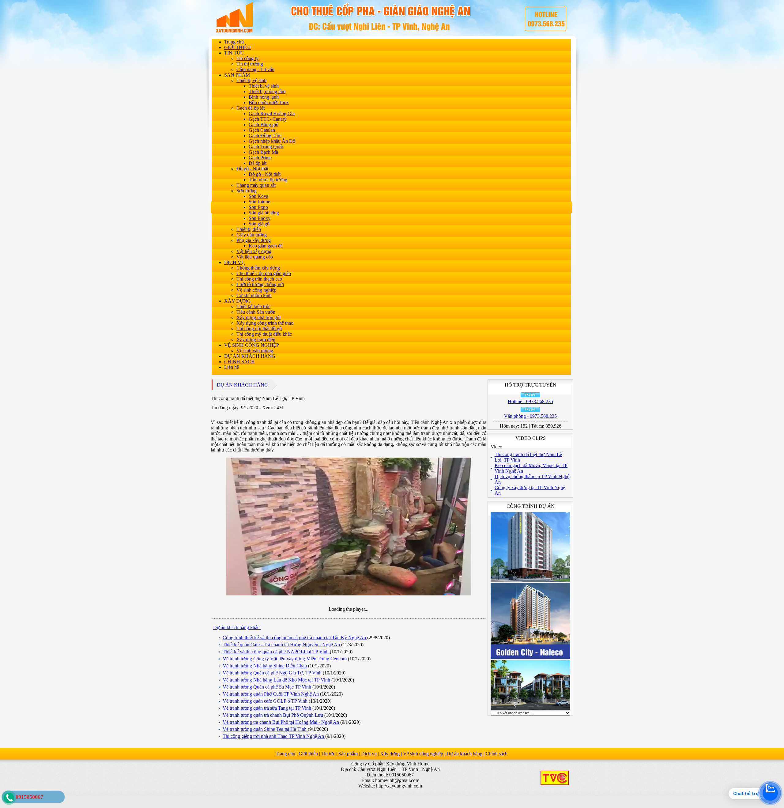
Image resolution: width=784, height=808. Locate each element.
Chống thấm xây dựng (258, 267)
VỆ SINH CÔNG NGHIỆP (251, 345)
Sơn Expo (258, 207)
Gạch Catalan (262, 130)
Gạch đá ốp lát (250, 108)
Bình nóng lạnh (264, 97)
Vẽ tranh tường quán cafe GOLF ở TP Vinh (266, 701)
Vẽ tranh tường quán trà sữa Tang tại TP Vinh (267, 708)
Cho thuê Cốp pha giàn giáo (263, 273)
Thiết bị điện (248, 229)
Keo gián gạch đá (266, 245)
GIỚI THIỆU (237, 47)
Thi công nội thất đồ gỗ (259, 328)
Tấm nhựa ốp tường (268, 179)
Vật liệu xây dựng (253, 251)
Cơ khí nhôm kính (254, 295)
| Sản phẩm (347, 753)
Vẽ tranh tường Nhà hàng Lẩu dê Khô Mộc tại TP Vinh (277, 679)
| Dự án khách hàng (464, 753)
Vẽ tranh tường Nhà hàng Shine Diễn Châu (265, 665)
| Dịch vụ (368, 753)
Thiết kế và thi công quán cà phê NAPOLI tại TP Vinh (276, 651)
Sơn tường (246, 190)
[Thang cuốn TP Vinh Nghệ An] (530, 657)
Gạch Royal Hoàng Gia (272, 113)
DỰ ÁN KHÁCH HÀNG (249, 356)
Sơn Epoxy (259, 218)
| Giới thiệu (307, 753)
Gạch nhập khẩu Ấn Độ (272, 141)
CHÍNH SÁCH (239, 361)
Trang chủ (234, 41)
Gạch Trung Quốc (266, 146)
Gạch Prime (260, 157)
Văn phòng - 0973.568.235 (530, 416)
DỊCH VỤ (234, 262)
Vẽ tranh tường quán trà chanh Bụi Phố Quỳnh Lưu (273, 715)
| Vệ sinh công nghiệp (422, 753)
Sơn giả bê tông (264, 212)
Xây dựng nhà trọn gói (258, 317)
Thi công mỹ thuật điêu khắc (264, 334)
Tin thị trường (249, 63)
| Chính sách (495, 753)
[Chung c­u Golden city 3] (530, 580)
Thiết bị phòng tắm (267, 91)
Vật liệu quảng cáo (254, 256)
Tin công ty (247, 58)
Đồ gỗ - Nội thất (252, 168)
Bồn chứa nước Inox (269, 102)
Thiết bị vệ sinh (251, 80)
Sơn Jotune (259, 201)
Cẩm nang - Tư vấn (255, 69)
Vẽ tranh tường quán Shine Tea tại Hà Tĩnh (265, 729)
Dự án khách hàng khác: (237, 627)
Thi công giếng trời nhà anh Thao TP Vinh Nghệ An (274, 736)
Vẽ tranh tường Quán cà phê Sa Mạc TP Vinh (267, 686)
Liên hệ (231, 367)
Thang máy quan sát (256, 185)
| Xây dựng (389, 753)
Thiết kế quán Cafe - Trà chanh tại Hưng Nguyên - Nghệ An (282, 644)
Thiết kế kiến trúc (253, 306)
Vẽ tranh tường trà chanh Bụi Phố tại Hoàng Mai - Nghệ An (281, 722)
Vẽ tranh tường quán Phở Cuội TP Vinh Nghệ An (271, 694)
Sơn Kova (258, 196)
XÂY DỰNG (237, 301)
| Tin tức (327, 753)
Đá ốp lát (257, 163)
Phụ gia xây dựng (253, 240)
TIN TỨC (234, 52)
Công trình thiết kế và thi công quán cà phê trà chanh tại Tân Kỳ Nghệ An (295, 637)
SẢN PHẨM (237, 74)
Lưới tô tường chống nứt (260, 284)
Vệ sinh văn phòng (254, 350)
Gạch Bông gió (263, 124)
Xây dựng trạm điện (255, 339)
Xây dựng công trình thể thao (264, 323)
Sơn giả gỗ (259, 223)
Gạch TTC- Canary (268, 119)
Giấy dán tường (251, 234)
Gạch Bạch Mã (263, 152)
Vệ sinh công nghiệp (256, 290)
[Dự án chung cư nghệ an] (530, 709)
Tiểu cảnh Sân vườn (255, 312)
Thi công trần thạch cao (259, 278)
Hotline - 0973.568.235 (530, 401)
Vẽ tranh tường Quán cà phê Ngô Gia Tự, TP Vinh (273, 672)
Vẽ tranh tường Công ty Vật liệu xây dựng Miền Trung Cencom (285, 658)
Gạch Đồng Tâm (265, 135)
